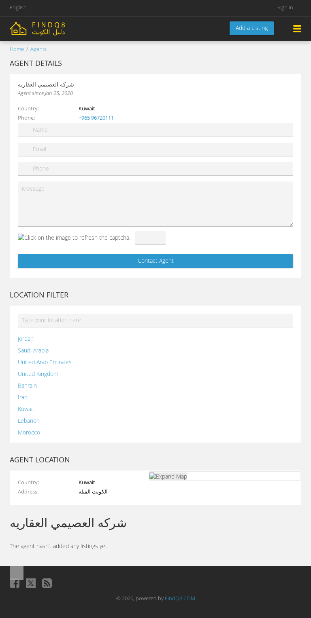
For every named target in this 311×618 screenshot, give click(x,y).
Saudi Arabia (33, 350)
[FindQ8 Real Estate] (54, 28)
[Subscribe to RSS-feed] (47, 583)
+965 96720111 (96, 117)
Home (17, 49)
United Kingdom (38, 374)
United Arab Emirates (45, 362)
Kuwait (26, 409)
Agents (38, 49)
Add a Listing (252, 28)
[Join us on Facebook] (14, 583)
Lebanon (29, 420)
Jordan (26, 338)
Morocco (29, 432)
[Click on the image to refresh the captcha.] (74, 237)
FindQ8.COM (180, 598)
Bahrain (27, 385)
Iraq (23, 397)
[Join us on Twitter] (31, 583)
